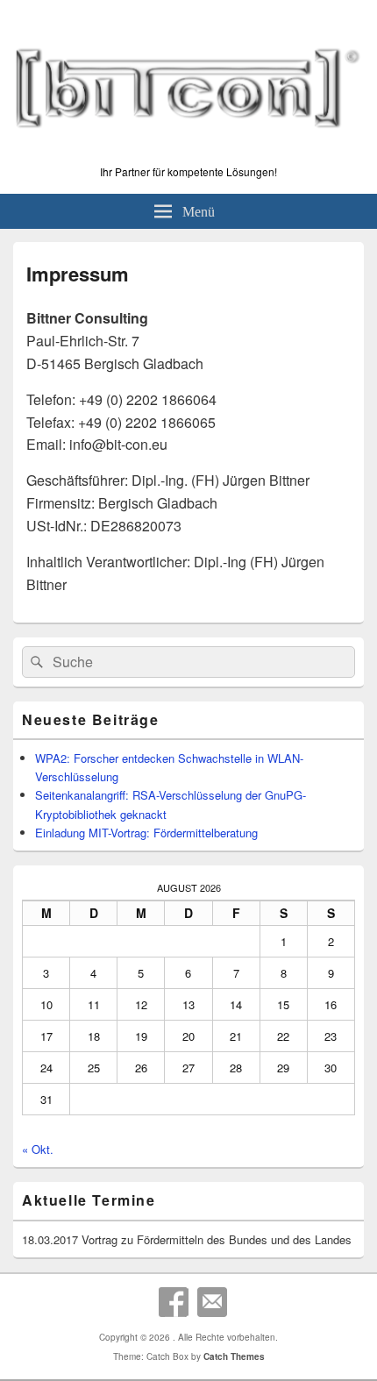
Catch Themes (234, 1356)
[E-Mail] (212, 1302)
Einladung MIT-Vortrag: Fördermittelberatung (146, 832)
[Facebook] (173, 1302)
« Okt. (37, 1149)
